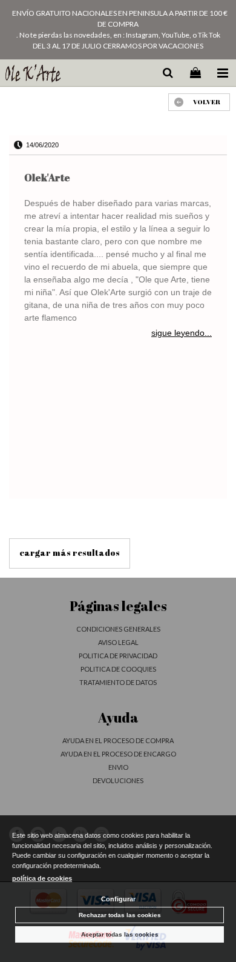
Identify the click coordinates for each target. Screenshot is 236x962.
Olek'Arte (47, 177)
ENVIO (118, 767)
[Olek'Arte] (32, 74)
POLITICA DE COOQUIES (118, 669)
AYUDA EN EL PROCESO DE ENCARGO (118, 754)
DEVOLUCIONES (118, 780)
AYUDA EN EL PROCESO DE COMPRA (118, 740)
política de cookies (42, 878)
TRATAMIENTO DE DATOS (118, 682)
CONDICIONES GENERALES (118, 629)
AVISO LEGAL (118, 642)
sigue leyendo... (181, 333)
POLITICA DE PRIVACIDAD (118, 656)
